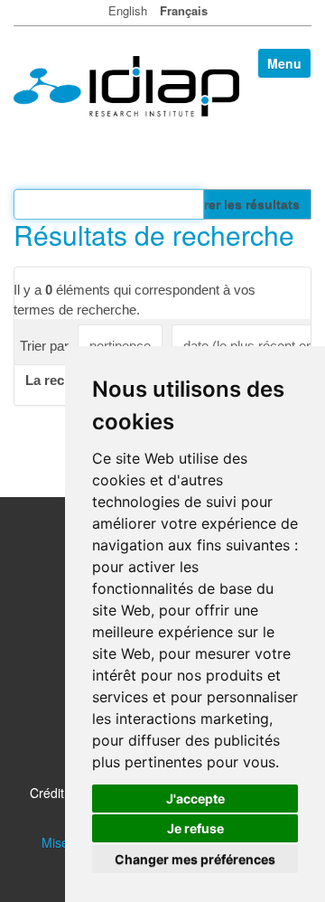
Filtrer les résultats (242, 204)
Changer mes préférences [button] (195, 859)
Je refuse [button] (195, 828)
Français (184, 10)
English (127, 10)
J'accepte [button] (195, 798)
